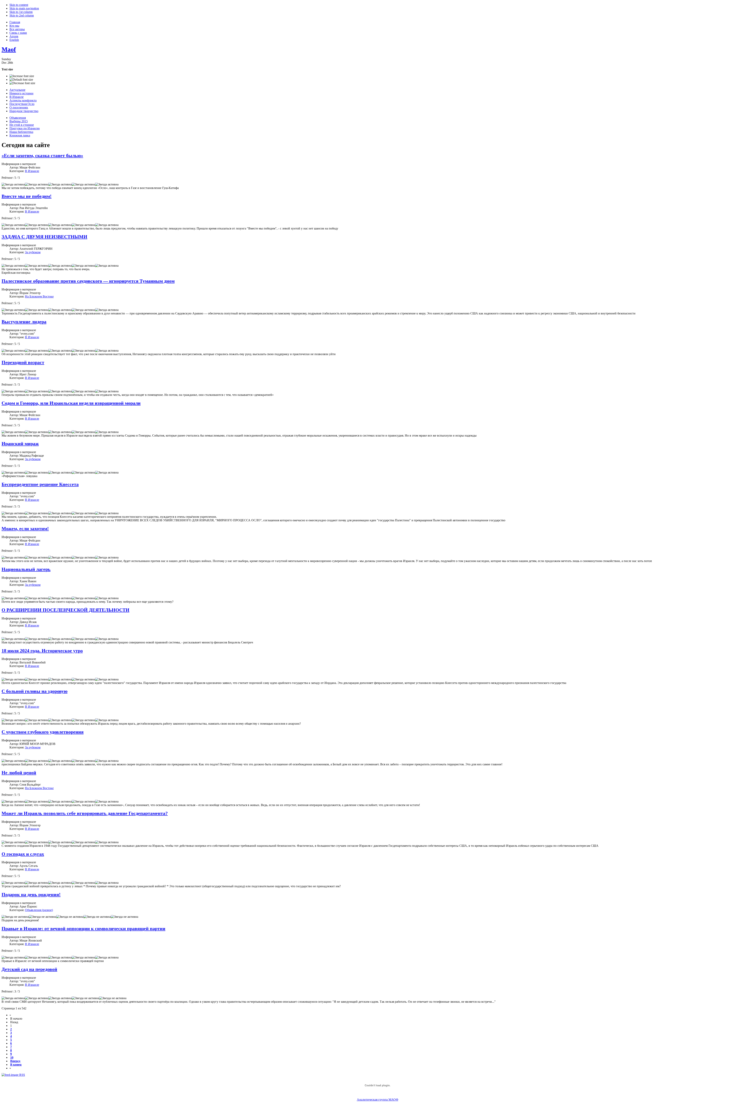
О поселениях (18, 107)
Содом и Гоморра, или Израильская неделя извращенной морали (71, 403)
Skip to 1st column (21, 12)
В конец (15, 1064)
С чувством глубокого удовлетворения (43, 731)
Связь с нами (18, 32)
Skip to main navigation (24, 8)
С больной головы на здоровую (34, 691)
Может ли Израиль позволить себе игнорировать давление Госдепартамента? (85, 813)
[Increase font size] (21, 76)
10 (11, 1057)
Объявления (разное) (39, 910)
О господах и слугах (23, 854)
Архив (13, 36)
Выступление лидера (24, 321)
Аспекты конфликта (23, 100)
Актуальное (17, 89)
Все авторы (17, 29)
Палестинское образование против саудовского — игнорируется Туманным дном (88, 281)
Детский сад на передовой (29, 969)
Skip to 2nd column (21, 15)
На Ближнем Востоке (39, 296)
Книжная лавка (19, 135)
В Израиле (16, 97)
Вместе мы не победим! (27, 196)
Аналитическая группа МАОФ (377, 1099)
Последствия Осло (21, 104)
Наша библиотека (21, 132)
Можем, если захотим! (25, 528)
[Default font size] (21, 79)
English (14, 39)
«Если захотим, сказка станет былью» (42, 155)
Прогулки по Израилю (24, 128)
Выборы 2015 (18, 121)
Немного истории (21, 93)
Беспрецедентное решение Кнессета (40, 484)
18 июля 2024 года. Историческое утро (42, 650)
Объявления (17, 117)
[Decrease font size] (22, 83)
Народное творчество (23, 111)
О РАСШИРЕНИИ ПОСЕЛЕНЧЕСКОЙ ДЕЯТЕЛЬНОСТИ (65, 610)
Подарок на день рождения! (31, 894)
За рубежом (33, 252)
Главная (14, 22)
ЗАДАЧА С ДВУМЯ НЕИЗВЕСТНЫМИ (44, 236)
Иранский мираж (20, 443)
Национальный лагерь (26, 569)
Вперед (15, 1061)
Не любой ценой (19, 772)
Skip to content (18, 4)
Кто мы (14, 25)
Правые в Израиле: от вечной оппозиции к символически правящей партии (83, 928)
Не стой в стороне (21, 124)
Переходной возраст (23, 362)
